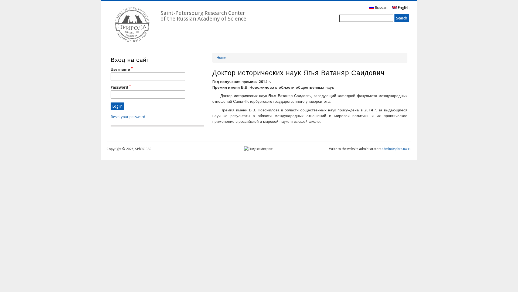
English (403, 7)
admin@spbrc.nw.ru (396, 149)
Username (120, 69)
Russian (381, 7)
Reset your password (128, 117)
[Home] (131, 25)
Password (119, 87)
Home (221, 57)
